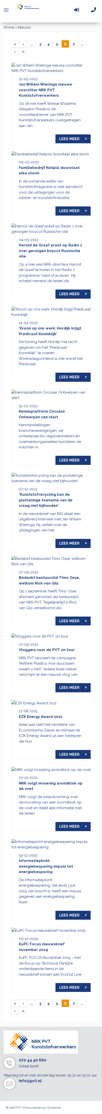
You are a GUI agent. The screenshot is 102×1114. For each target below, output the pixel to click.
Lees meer (69, 139)
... (31, 44)
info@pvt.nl (30, 1080)
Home (9, 27)
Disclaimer (54, 1107)
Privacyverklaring (34, 1107)
